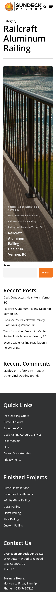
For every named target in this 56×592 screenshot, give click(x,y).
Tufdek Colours (13, 422)
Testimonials (11, 441)
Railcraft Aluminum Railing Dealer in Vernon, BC (27, 311)
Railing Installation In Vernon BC (25, 227)
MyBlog (8, 370)
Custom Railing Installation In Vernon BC (24, 208)
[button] (51, 6)
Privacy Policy (12, 459)
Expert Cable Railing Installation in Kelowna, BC (25, 345)
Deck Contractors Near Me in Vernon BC (27, 300)
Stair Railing (11, 519)
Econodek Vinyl (13, 428)
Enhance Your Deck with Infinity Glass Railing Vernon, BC (24, 322)
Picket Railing (12, 513)
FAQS (6, 447)
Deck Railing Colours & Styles (22, 434)
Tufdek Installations (16, 488)
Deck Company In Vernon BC (23, 215)
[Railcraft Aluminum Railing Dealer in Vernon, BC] (28, 164)
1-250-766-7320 (23, 588)
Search (7, 265)
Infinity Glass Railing (16, 500)
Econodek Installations (18, 494)
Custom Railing (13, 525)
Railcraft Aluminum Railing (22, 221)
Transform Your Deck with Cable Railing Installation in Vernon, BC (24, 333)
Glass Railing (11, 506)
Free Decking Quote (16, 416)
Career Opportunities (17, 453)
